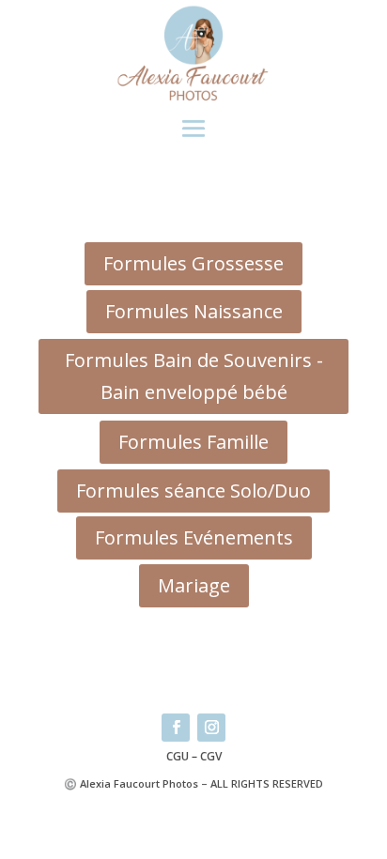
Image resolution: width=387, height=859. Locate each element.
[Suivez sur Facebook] (176, 727)
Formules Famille (193, 441)
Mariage (194, 585)
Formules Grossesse (193, 263)
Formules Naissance (194, 311)
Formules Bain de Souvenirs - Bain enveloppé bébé (194, 376)
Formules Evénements (194, 537)
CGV (211, 756)
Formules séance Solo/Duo (193, 490)
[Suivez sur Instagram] (211, 727)
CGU (177, 756)
